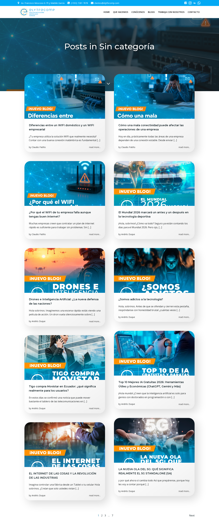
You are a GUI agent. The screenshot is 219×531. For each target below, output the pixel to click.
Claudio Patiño (39, 147)
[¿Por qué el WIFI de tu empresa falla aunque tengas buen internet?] (64, 183)
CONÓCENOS (138, 12)
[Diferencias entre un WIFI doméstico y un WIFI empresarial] (64, 96)
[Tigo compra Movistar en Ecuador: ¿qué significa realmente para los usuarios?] (64, 357)
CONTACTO (194, 12)
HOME (107, 12)
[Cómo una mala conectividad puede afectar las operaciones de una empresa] (154, 96)
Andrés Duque (128, 234)
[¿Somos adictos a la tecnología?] (154, 270)
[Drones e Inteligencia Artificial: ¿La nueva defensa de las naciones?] (64, 270)
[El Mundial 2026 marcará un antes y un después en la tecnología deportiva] (154, 183)
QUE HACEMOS (120, 12)
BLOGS (151, 12)
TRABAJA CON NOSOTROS (171, 12)
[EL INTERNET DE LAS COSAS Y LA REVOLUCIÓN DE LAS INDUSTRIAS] (64, 444)
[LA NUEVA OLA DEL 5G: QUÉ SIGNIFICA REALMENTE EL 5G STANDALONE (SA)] (154, 440)
